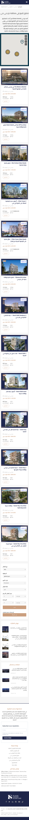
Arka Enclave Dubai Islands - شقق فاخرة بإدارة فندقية (15, 164)
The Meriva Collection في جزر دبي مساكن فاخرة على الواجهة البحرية (15, 88)
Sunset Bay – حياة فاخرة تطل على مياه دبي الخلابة (14, 430)
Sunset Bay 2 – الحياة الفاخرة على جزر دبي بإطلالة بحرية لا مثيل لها (15, 468)
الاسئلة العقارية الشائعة (6, 813)
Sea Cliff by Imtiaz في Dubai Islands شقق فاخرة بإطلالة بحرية (14, 126)
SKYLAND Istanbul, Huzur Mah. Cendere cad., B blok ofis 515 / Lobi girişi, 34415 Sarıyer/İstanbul (14, 776)
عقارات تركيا (14, 765)
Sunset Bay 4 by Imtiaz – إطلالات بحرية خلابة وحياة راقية (15, 506)
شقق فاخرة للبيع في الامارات (14, 748)
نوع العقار (5, 566)
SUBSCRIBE (7, 738)
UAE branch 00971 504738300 (8, 786)
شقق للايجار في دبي (14, 755)
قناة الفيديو (14, 763)
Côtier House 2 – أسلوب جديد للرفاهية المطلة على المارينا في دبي (15, 202)
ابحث (14, 607)
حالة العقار (5, 586)
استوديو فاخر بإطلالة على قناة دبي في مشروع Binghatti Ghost (19, 645)
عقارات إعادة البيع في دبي (14, 753)
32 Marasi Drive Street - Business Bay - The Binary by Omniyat (14, 772)
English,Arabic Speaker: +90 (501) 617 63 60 (11, 783)
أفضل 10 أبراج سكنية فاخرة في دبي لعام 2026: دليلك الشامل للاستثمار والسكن (19, 688)
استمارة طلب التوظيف (17, 813)
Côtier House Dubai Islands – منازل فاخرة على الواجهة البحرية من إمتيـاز (15, 240)
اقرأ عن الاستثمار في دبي (14, 760)
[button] (22, 42)
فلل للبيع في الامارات (14, 751)
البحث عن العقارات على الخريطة (14, 758)
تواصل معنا (3, 814)
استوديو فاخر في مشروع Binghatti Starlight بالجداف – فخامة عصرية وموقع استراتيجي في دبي (19, 637)
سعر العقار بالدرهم (7, 593)
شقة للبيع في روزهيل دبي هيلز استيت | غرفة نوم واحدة (18, 628)
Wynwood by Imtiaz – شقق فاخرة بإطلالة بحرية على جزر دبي (15, 278)
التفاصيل (6, 101)
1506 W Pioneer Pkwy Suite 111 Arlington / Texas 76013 (14, 780)
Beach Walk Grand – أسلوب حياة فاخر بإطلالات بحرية (16, 392)
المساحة (5, 600)
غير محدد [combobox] (18, 596)
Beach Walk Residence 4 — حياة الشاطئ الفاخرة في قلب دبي (15, 316)
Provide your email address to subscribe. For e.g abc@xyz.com (12, 734)
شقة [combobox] (5, 569)
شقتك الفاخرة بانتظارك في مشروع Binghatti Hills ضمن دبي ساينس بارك (18, 654)
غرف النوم (5, 580)
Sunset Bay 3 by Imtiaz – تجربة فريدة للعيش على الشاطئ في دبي (16, 545)
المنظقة (5, 573)
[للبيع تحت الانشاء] (14, 77)
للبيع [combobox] (5, 589)
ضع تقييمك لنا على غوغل (12, 814)
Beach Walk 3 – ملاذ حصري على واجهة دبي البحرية (14, 354)
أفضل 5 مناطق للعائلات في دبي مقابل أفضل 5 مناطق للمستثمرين (19, 669)
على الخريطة (14, 615)
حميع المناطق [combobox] (7, 576)
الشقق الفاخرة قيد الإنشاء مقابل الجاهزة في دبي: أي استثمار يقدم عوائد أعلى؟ (19, 678)
